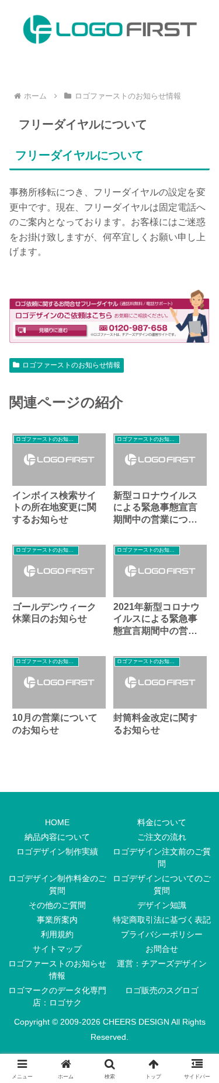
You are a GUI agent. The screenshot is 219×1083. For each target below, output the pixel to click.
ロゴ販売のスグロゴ (162, 990)
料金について (161, 822)
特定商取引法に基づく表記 (162, 919)
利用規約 (57, 934)
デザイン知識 (161, 905)
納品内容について (57, 837)
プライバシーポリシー (162, 934)
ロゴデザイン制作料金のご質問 (57, 884)
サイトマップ (57, 949)
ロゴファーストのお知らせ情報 (71, 365)
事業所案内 (57, 919)
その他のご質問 (57, 905)
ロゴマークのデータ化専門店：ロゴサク (57, 996)
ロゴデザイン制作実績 (57, 851)
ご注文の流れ (161, 837)
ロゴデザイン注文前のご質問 (162, 857)
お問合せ (161, 949)
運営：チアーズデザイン (162, 963)
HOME (57, 822)
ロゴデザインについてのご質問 (162, 884)
